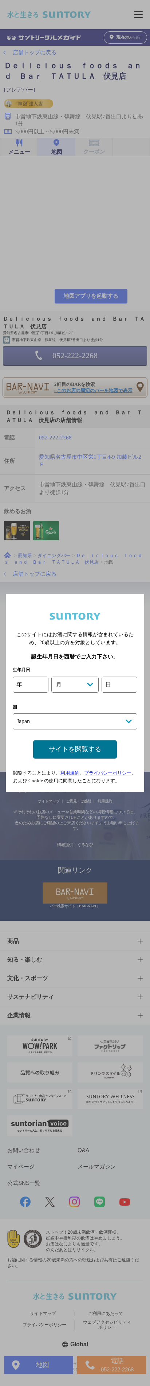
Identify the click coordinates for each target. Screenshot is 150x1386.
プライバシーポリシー (107, 773)
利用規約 (69, 773)
